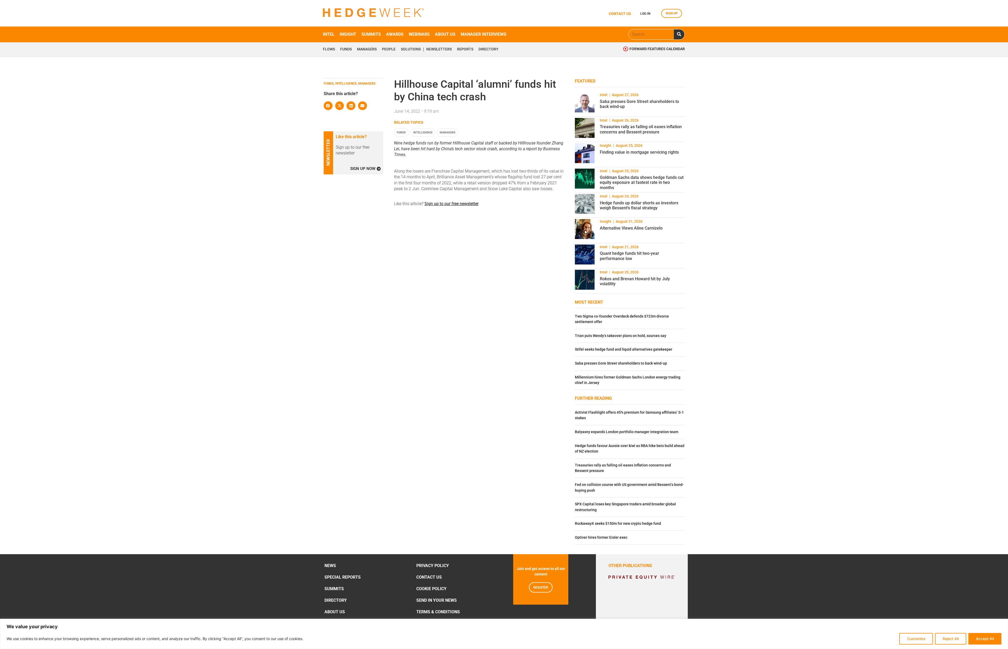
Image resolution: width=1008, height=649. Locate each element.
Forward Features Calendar (657, 49)
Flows (329, 49)
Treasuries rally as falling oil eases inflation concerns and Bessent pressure (641, 129)
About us (445, 34)
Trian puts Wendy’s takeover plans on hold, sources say (620, 336)
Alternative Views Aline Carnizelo (631, 228)
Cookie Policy (431, 588)
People (389, 49)
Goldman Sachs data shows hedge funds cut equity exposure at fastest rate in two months (642, 182)
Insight (348, 34)
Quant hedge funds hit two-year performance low (629, 256)
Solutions (411, 49)
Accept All (985, 638)
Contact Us (429, 577)
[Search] (679, 34)
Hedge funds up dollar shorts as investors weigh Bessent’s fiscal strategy (639, 205)
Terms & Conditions (438, 611)
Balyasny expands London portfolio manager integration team (626, 432)
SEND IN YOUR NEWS (436, 600)
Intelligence (423, 132)
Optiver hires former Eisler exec (601, 537)
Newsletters (439, 49)
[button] (328, 105)
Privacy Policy (432, 565)
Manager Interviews (483, 34)
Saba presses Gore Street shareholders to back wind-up (621, 363)
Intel (328, 34)
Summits (371, 34)
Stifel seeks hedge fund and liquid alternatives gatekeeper (623, 349)
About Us (334, 611)
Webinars (419, 34)
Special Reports (342, 577)
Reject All (951, 638)
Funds (346, 49)
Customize (916, 638)
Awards (394, 34)
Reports (465, 49)
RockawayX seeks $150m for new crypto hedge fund (618, 523)
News (330, 565)
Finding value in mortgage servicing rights (639, 152)
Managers (367, 49)
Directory (488, 49)
